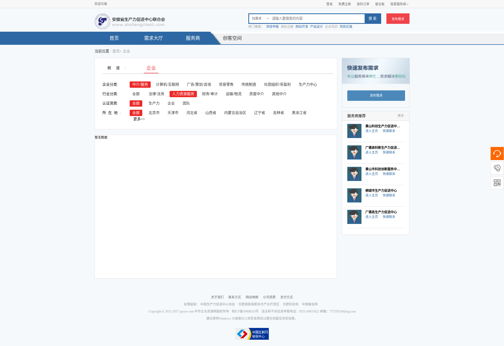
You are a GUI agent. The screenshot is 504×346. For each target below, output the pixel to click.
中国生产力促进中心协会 (217, 304)
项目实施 (346, 27)
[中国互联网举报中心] (252, 334)
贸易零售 (226, 84)
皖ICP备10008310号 (245, 311)
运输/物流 (234, 94)
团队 (186, 103)
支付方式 (286, 297)
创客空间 (232, 38)
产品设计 (316, 27)
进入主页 (371, 131)
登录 (329, 4)
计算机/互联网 (167, 84)
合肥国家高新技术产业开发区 (258, 304)
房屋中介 (256, 94)
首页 (114, 38)
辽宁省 (259, 113)
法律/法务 (156, 94)
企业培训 (331, 27)
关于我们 (217, 297)
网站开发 (302, 27)
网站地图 (252, 297)
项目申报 (272, 27)
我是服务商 (399, 4)
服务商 (193, 38)
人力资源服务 (183, 94)
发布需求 (398, 19)
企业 (171, 103)
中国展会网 (310, 304)
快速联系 (389, 131)
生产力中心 (308, 84)
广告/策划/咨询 (199, 84)
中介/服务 (140, 84)
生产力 (154, 103)
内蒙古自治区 (235, 113)
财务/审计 (210, 94)
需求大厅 (153, 38)
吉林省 (278, 113)
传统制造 (249, 84)
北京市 (154, 113)
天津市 (172, 113)
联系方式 (234, 297)
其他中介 (279, 94)
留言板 (380, 4)
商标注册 (287, 27)
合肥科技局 (290, 304)
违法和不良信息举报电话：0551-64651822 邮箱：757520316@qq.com (308, 311)
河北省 (191, 113)
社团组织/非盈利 (277, 84)
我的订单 (363, 4)
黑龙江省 (299, 113)
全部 (136, 94)
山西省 (210, 113)
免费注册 (344, 4)
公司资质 (269, 297)
